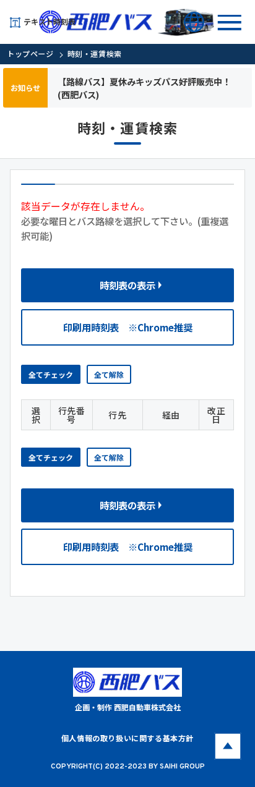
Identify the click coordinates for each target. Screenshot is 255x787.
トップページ (30, 53)
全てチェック (50, 374)
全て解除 (109, 374)
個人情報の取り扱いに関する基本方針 (127, 738)
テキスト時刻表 (50, 21)
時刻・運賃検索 (94, 53)
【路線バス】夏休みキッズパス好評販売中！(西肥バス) (144, 88)
